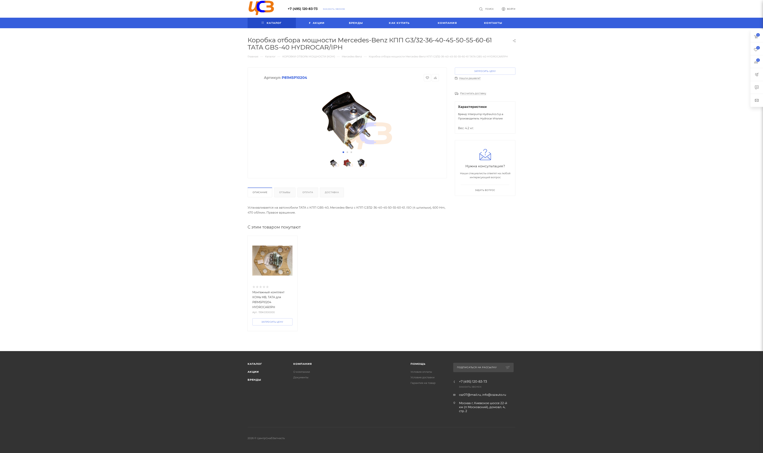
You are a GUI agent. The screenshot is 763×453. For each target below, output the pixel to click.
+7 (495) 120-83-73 (303, 9)
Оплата (307, 192)
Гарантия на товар (423, 382)
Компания (302, 363)
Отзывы (284, 192)
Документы (300, 377)
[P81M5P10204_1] (347, 115)
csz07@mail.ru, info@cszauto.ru (482, 395)
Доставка (332, 192)
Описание (260, 192)
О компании (301, 371)
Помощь (418, 363)
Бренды (254, 379)
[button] (343, 152)
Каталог (255, 363)
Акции (253, 371)
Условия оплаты (421, 371)
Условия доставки (423, 377)
